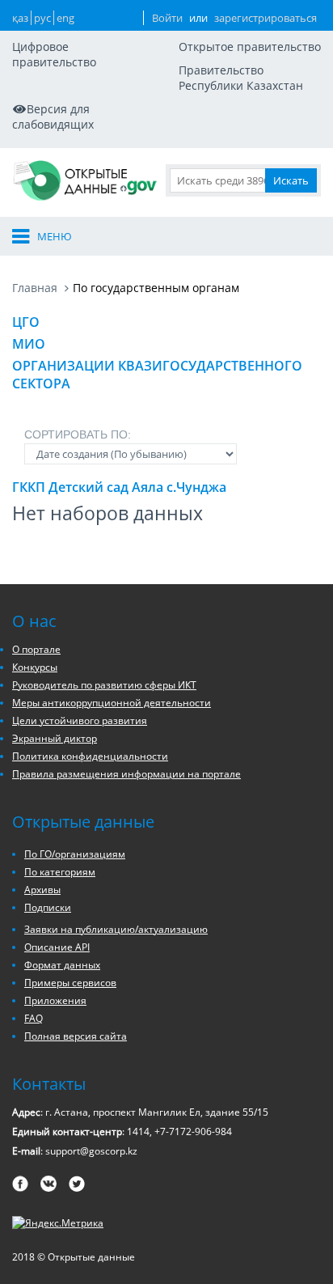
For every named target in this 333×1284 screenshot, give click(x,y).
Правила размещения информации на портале (126, 774)
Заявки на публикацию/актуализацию (116, 929)
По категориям (59, 872)
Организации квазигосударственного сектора (157, 374)
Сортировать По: (77, 434)
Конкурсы (34, 667)
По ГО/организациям (74, 854)
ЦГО (26, 322)
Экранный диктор (54, 738)
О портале (36, 649)
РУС (42, 18)
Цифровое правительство (54, 54)
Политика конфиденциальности (90, 756)
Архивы (42, 889)
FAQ (33, 1018)
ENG (65, 18)
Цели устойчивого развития (79, 720)
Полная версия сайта (75, 1036)
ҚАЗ (20, 18)
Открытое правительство (250, 46)
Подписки (47, 907)
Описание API (57, 947)
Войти (167, 18)
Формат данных (62, 965)
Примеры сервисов (70, 982)
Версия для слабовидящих (53, 116)
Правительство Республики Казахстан (241, 77)
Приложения (55, 1000)
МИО (28, 344)
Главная (34, 287)
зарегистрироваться (265, 18)
